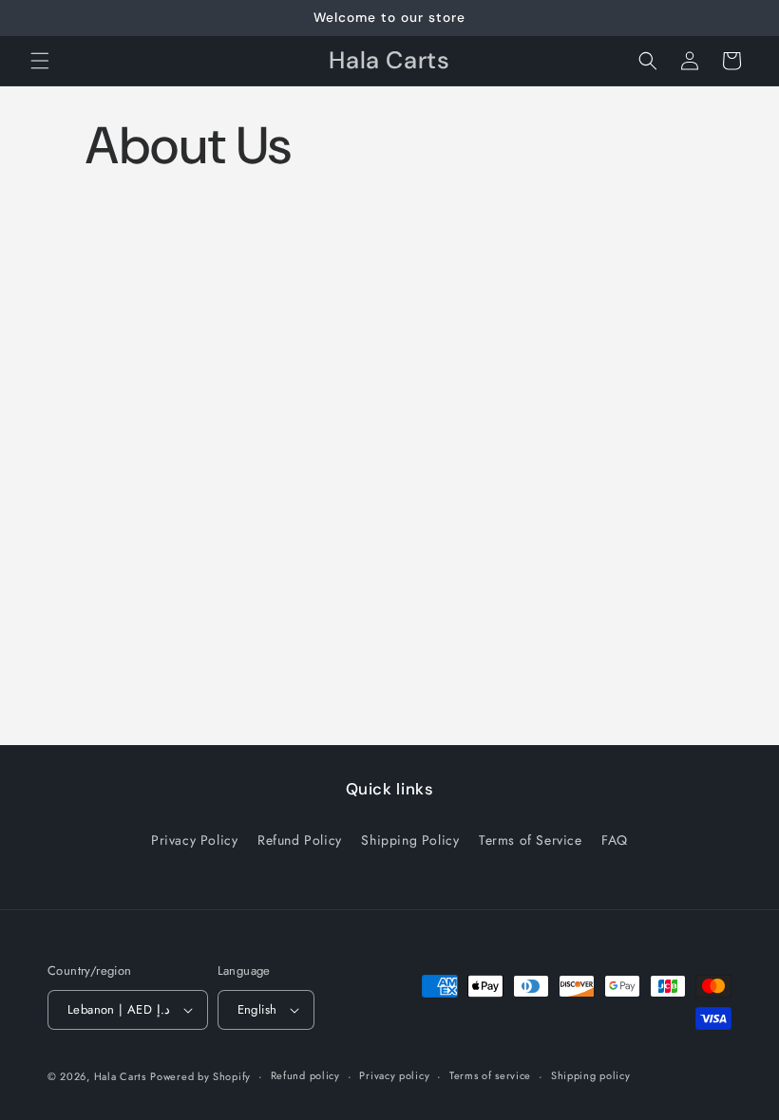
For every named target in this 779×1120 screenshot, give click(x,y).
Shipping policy (591, 1075)
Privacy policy (394, 1075)
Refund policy (305, 1075)
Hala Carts (120, 1076)
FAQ (614, 840)
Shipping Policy (410, 840)
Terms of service (490, 1075)
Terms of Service (530, 840)
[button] (40, 61)
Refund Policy (299, 840)
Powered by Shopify (200, 1076)
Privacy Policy (194, 840)
